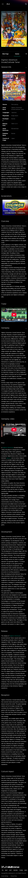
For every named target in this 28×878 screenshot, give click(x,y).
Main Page (5, 54)
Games (17, 54)
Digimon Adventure (8, 447)
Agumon (8, 458)
